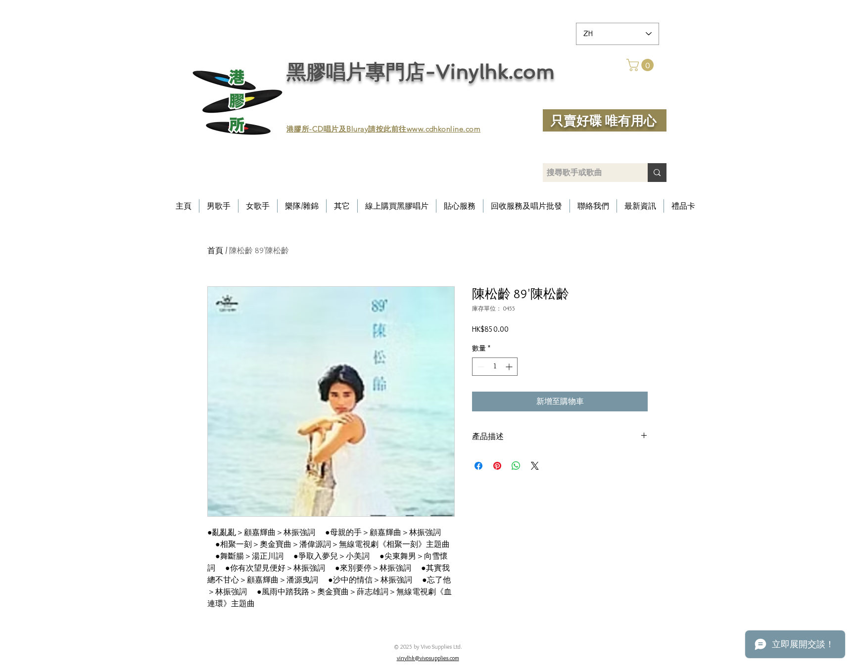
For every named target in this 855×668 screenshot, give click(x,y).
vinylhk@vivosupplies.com (428, 658)
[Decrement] (480, 366)
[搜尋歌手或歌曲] (657, 172)
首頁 (215, 250)
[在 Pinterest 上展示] (497, 466)
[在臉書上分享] (478, 466)
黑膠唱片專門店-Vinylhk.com (420, 72)
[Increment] (510, 366)
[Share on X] (535, 466)
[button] (641, 65)
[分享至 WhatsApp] (516, 466)
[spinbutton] (495, 366)
